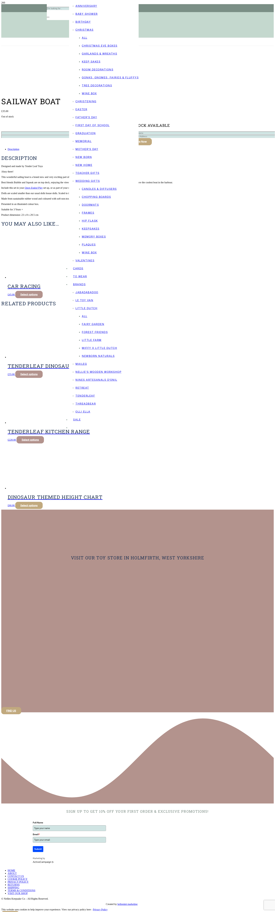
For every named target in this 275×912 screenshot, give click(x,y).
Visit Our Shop (18, 893)
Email (36, 834)
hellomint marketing (127, 904)
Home (11, 870)
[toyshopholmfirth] (25, 659)
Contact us (16, 876)
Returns (14, 884)
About (12, 873)
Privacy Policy (18, 881)
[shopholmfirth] (19, 611)
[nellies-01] (137, 248)
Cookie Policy (18, 879)
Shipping (13, 887)
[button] (29, 505)
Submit (38, 849)
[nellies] (19, 707)
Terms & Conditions (21, 890)
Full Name (38, 822)
